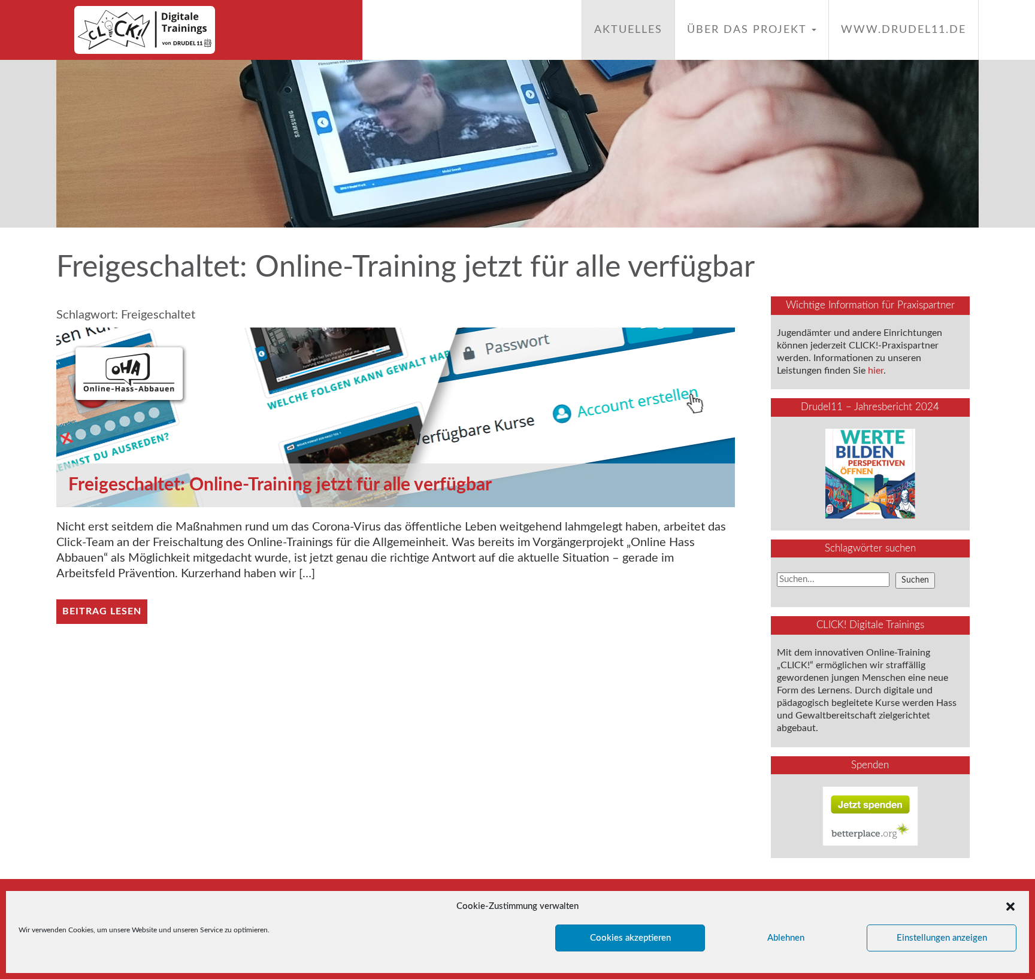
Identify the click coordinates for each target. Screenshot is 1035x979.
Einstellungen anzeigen (942, 937)
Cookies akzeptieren (630, 937)
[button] (1010, 907)
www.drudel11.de (903, 30)
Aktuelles (628, 30)
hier (875, 370)
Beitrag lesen (101, 611)
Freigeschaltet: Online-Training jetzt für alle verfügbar (280, 485)
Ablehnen (785, 937)
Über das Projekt (748, 30)
